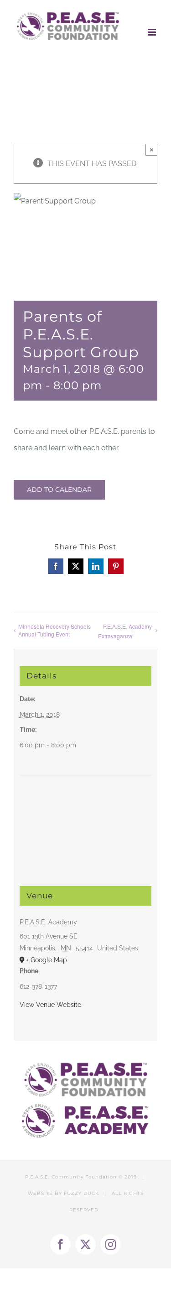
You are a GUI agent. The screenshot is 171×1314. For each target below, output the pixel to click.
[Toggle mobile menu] (152, 32)
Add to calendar (59, 490)
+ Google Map (46, 960)
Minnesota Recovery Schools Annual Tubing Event (54, 630)
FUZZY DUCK (81, 1193)
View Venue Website (50, 1004)
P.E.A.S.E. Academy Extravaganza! (125, 631)
